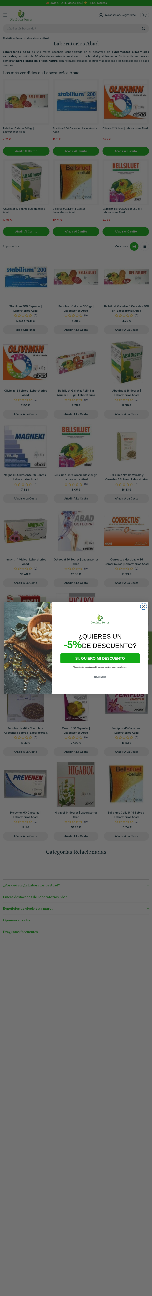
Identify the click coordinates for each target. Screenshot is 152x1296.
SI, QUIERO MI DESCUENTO (100, 658)
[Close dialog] (143, 606)
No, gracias (100, 677)
